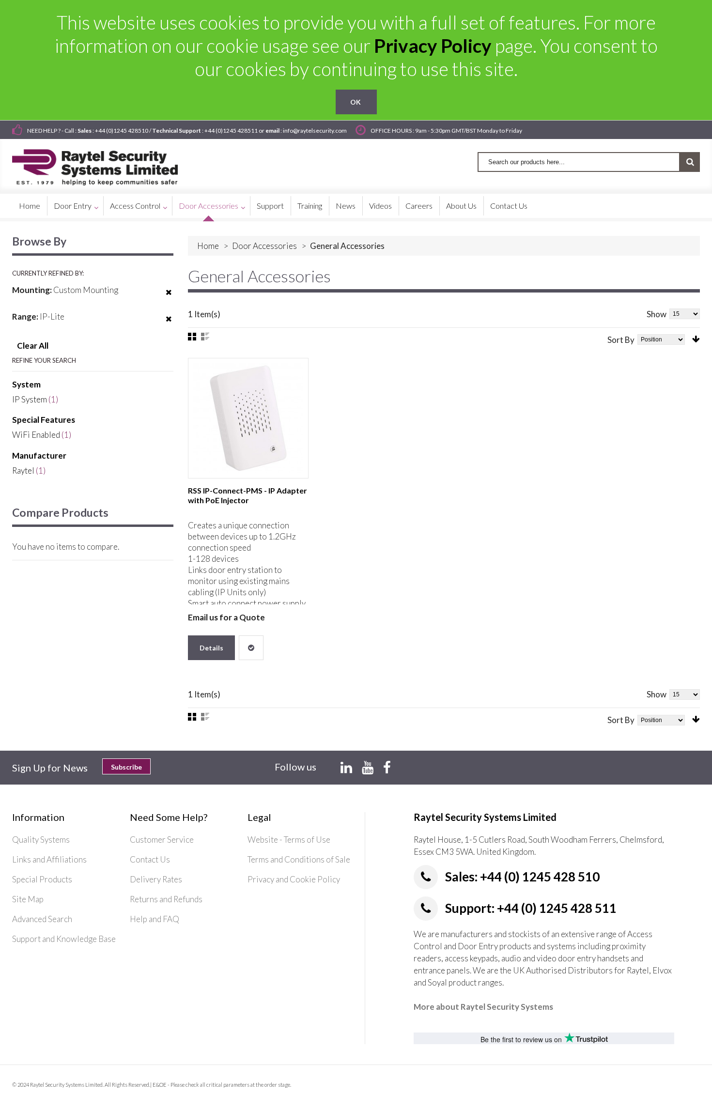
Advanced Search (42, 919)
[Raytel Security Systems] (106, 163)
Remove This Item (169, 298)
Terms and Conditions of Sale (299, 859)
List (205, 336)
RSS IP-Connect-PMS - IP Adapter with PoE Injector (247, 495)
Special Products (42, 879)
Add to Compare (251, 647)
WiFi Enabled (36, 435)
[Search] (690, 162)
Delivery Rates (156, 879)
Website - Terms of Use (289, 839)
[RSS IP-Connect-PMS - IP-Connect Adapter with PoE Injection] (248, 418)
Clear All (32, 345)
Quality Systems (41, 839)
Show (656, 314)
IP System (29, 399)
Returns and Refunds (166, 899)
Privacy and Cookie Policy (294, 879)
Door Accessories (264, 246)
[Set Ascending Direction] (696, 339)
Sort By (621, 340)
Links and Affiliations (49, 859)
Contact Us (150, 859)
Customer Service (162, 839)
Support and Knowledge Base (64, 939)
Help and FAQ (154, 919)
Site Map (28, 899)
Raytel (23, 470)
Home (208, 246)
